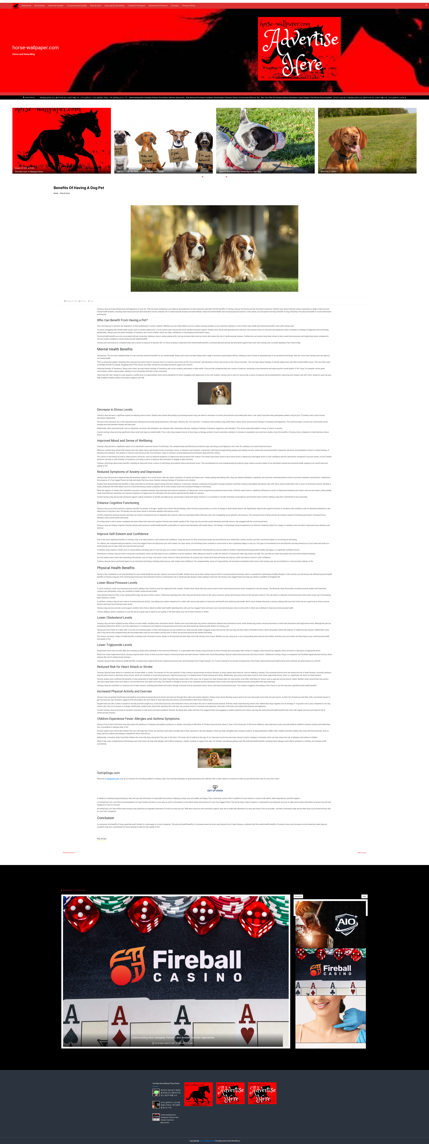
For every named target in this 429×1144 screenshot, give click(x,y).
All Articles (40, 5)
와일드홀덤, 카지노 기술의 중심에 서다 (172, 1037)
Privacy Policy (188, 5)
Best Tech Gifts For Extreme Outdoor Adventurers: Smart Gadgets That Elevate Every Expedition (93, 97)
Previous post (69, 852)
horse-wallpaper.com (35, 48)
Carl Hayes (159, 1043)
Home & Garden (56, 5)
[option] (157, 97)
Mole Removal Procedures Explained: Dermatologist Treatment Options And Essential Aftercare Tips (327, 97)
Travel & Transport (136, 5)
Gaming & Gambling (114, 5)
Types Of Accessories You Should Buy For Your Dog (248, 171)
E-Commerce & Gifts (77, 5)
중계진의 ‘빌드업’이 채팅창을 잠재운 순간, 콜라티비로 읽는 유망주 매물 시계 (157, 97)
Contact (175, 5)
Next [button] (365, 896)
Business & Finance (158, 5)
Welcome (26, 5)
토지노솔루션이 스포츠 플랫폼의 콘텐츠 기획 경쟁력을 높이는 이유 (208, 97)
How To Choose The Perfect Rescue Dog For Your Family (149, 171)
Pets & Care (95, 5)
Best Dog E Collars (337, 171)
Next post (362, 852)
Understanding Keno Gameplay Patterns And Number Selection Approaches (261, 97)
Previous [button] (298, 896)
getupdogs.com (113, 779)
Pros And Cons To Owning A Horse (38, 171)
